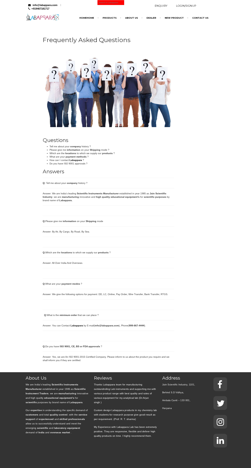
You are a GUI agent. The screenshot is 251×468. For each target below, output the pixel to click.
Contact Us (200, 17)
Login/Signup (186, 5)
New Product (174, 17)
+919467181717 (40, 8)
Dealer (151, 17)
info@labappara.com (44, 5)
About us (131, 17)
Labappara (77, 325)
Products (110, 17)
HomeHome (86, 17)
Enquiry (161, 5)
